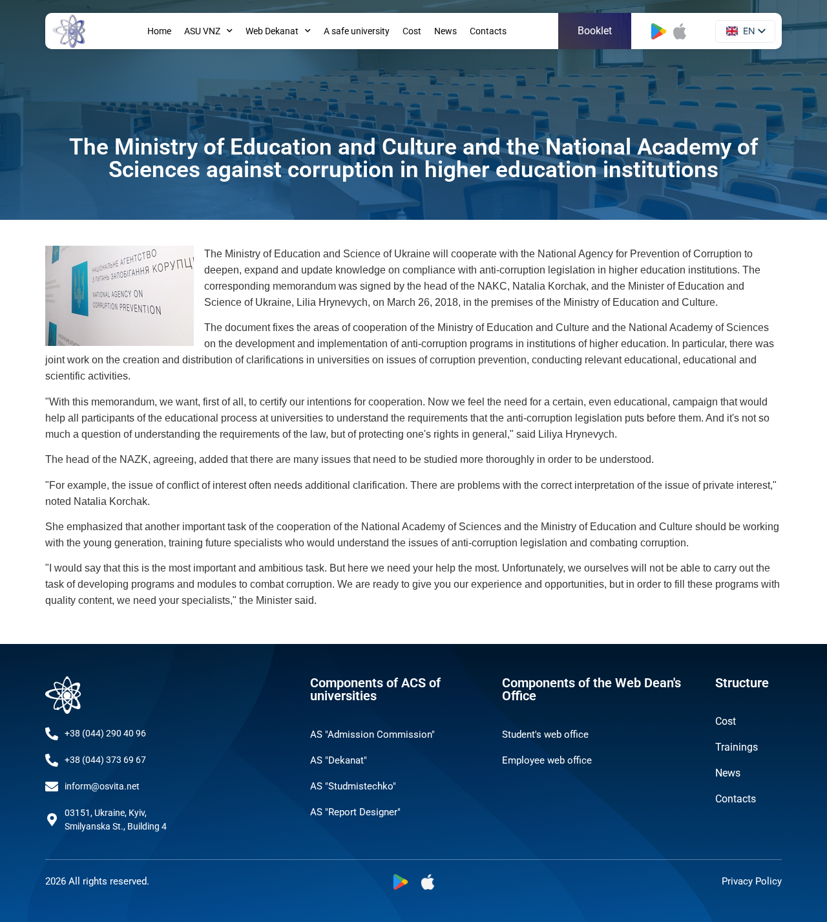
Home (159, 31)
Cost (412, 31)
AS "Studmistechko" (353, 786)
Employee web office (547, 760)
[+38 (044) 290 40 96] (51, 733)
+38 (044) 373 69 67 (105, 760)
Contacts (488, 31)
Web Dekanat (272, 31)
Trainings (736, 747)
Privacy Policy (752, 881)
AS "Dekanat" (338, 760)
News (445, 31)
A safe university (357, 31)
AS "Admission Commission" (372, 734)
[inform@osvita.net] (51, 786)
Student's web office (545, 734)
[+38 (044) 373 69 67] (51, 760)
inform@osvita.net (102, 786)
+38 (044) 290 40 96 (105, 733)
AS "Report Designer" (355, 812)
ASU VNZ (202, 31)
